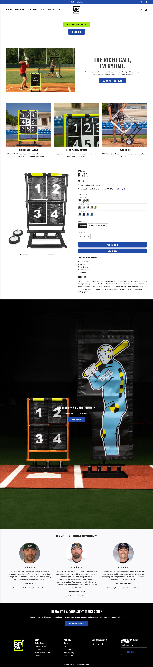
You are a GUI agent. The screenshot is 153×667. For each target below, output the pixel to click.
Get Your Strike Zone (112, 80)
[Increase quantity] (88, 236)
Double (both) (101, 226)
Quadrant (82, 226)
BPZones (81, 171)
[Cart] (145, 9)
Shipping (81, 185)
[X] (141, 2)
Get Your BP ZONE (77, 623)
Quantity (81, 232)
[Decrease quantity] (80, 236)
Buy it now (112, 251)
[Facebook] (136, 2)
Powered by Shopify (83, 664)
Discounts (76, 31)
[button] (12, 254)
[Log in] (141, 9)
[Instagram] (145, 2)
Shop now (76, 419)
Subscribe (129, 651)
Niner (91, 226)
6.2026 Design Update (76, 24)
